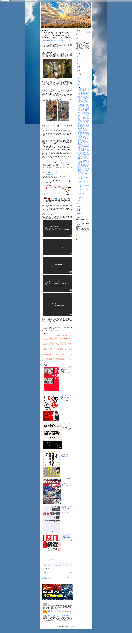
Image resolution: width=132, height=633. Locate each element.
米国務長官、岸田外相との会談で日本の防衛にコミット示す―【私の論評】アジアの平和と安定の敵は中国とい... (83, 170)
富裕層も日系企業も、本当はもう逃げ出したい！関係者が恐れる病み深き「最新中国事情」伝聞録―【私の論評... (83, 130)
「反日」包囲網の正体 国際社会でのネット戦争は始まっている (66, 507)
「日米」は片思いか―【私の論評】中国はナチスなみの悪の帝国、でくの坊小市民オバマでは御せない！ (83, 110)
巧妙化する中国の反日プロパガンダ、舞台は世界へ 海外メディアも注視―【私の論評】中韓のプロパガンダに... (83, 154)
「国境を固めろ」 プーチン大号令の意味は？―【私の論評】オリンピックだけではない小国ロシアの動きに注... (83, 138)
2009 (78, 207)
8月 (78, 78)
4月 (78, 84)
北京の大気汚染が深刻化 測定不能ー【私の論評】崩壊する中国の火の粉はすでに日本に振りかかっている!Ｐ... (83, 93)
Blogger (73, 626)
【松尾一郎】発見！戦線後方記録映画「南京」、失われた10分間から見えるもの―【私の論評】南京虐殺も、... (83, 118)
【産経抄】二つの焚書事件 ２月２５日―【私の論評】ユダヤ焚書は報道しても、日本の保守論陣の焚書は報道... (83, 102)
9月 (78, 77)
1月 (78, 200)
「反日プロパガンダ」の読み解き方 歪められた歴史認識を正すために (66, 367)
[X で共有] (54, 563)
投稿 (78, 234)
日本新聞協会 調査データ (50, 174)
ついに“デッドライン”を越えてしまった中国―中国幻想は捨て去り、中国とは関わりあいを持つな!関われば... (83, 189)
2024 (78, 57)
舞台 (66, 565)
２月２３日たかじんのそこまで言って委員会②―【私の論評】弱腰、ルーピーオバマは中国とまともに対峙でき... (83, 106)
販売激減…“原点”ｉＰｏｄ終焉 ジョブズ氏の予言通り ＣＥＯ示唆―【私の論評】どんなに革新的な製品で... (83, 197)
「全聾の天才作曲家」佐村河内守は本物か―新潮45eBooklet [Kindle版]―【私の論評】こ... (83, 173)
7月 (78, 80)
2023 (78, 59)
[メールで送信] (52, 563)
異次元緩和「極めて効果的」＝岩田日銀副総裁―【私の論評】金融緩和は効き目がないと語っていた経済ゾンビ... (83, 89)
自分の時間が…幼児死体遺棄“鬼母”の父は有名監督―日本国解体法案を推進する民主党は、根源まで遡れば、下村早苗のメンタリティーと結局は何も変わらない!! (60, 604)
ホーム (57, 572)
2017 (78, 67)
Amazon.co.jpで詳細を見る (65, 373)
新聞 (55, 565)
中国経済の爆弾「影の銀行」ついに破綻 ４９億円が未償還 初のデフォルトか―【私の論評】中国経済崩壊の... (83, 150)
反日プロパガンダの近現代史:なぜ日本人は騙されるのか (66, 396)
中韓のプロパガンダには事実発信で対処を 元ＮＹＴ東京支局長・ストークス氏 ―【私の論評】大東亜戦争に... (83, 158)
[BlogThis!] (53, 563)
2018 (78, 66)
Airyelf (65, 626)
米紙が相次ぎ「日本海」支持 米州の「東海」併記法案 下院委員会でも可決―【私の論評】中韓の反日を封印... (83, 185)
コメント (78, 236)
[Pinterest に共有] (56, 563)
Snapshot (77, 225)
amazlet (65, 369)
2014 (78, 71)
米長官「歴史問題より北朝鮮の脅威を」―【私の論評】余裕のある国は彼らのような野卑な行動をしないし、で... (83, 146)
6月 (78, 81)
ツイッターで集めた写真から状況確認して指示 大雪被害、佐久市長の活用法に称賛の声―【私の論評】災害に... (83, 126)
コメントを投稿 (46, 570)
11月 (78, 74)
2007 (78, 210)
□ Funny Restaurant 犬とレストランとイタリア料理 (61, 4)
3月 (78, 85)
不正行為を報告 (78, 213)
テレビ (46, 565)
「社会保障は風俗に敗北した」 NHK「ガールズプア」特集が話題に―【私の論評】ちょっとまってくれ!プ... (83, 193)
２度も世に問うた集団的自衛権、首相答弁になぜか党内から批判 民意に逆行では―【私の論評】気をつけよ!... (83, 134)
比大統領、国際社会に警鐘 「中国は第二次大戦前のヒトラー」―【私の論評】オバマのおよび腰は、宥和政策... (83, 177)
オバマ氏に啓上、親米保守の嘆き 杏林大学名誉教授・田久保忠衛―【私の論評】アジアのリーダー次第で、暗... (83, 181)
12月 (78, 73)
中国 (58, 565)
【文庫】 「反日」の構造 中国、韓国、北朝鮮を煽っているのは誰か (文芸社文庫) (67, 535)
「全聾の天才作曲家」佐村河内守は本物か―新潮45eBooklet (67, 424)
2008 (78, 209)
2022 (78, 60)
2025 (78, 56)
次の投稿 (44, 572)
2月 (78, 87)
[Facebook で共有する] (55, 563)
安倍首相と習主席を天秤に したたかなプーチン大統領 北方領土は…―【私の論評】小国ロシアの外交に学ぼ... (83, 166)
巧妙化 (53, 565)
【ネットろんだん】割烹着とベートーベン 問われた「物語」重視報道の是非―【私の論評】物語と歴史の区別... (83, 142)
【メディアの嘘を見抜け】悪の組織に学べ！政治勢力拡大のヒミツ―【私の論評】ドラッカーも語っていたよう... (83, 114)
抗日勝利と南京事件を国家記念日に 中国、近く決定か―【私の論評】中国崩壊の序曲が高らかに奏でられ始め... (83, 98)
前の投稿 (70, 572)
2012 (78, 203)
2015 (78, 70)
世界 (57, 565)
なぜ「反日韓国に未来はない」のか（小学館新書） (66, 451)
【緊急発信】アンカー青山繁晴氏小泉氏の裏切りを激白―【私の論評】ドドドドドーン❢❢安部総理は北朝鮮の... (83, 122)
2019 (78, 64)
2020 (78, 63)
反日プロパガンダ (62, 565)
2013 (78, 202)
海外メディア (50, 565)
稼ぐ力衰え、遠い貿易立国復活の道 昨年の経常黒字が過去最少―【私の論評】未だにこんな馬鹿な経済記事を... (83, 162)
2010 (78, 206)
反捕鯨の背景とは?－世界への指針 (53, 610)
